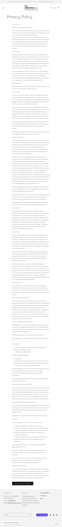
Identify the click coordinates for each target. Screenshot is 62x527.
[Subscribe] (29, 515)
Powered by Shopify (18, 524)
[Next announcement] (59, 1)
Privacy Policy (43, 495)
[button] (3, 7)
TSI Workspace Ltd (10, 524)
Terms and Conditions (44, 492)
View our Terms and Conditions (22, 483)
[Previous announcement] (3, 1)
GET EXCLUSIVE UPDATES (11, 522)
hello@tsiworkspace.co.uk (14, 503)
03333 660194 (11, 500)
